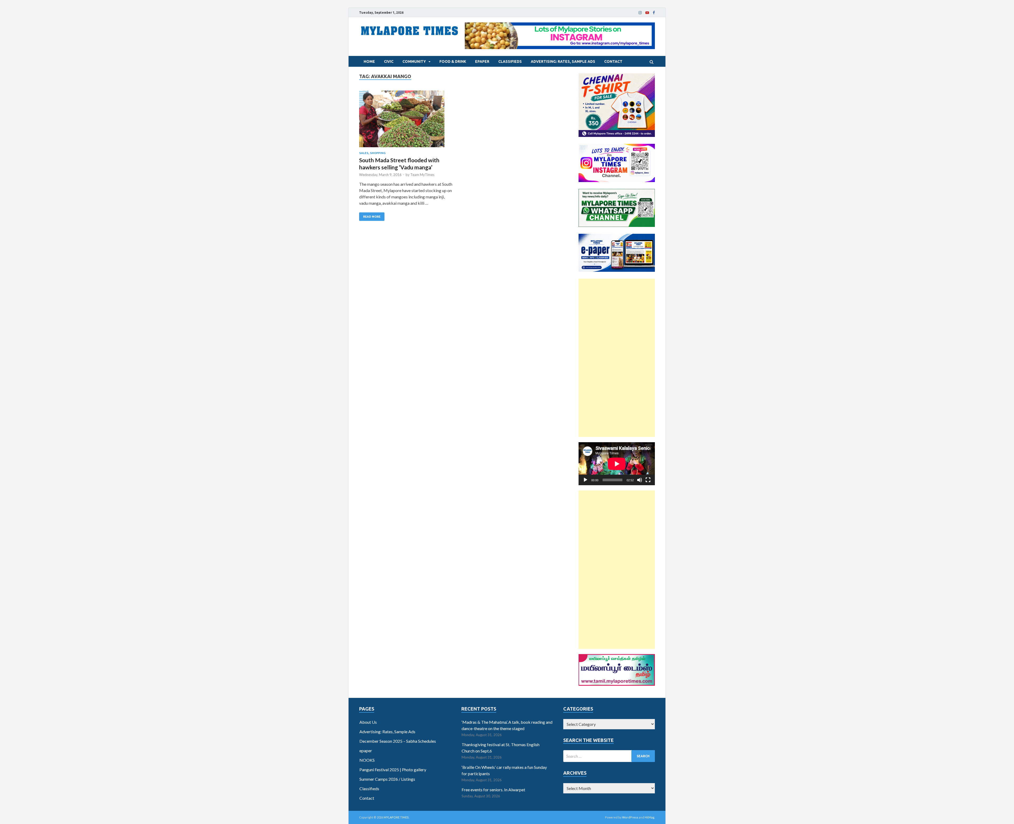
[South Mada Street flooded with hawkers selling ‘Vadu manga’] (406, 121)
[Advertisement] (617, 358)
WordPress (630, 817)
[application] (617, 463)
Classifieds (510, 61)
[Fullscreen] (648, 480)
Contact (613, 61)
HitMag (649, 817)
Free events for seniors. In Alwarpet (493, 789)
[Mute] (639, 480)
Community (414, 61)
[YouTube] (647, 12)
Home (369, 61)
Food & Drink (452, 61)
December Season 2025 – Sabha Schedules (397, 741)
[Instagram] (640, 12)
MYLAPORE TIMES (396, 817)
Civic (388, 61)
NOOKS (367, 760)
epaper (482, 61)
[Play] (585, 480)
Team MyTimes (422, 175)
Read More (372, 216)
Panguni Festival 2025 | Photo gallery (392, 769)
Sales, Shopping (372, 153)
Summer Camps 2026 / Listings (387, 779)
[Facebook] (653, 12)
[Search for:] (609, 756)
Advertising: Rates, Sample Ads (563, 61)
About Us (368, 722)
